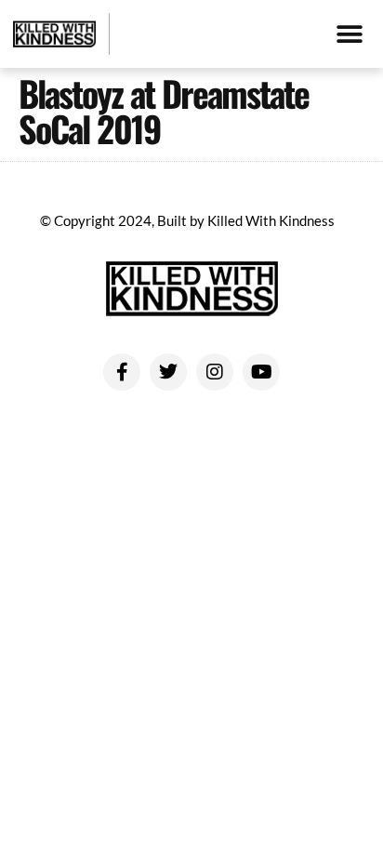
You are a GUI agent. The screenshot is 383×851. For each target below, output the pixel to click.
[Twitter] (168, 372)
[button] (349, 34)
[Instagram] (214, 372)
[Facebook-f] (121, 372)
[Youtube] (261, 372)
